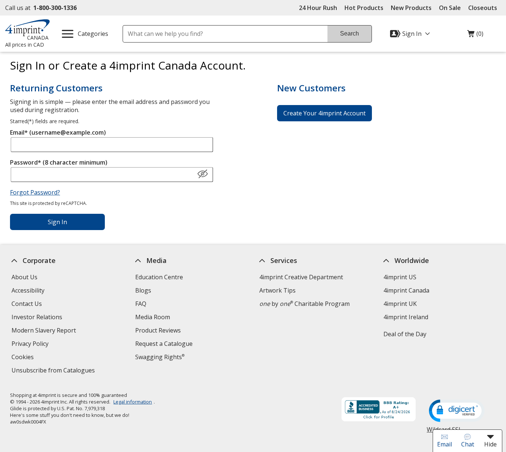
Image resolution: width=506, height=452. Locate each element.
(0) (475, 35)
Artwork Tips (277, 290)
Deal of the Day (404, 334)
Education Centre (159, 277)
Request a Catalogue (164, 344)
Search (349, 33)
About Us (24, 277)
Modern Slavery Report (44, 331)
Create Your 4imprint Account (324, 113)
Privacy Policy (30, 345)
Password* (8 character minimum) (58, 162)
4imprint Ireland (405, 317)
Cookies (23, 358)
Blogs (143, 290)
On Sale (450, 8)
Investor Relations (37, 318)
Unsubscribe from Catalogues (53, 371)
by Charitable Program (304, 304)
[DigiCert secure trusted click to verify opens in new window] (457, 411)
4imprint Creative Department (301, 277)
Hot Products (363, 8)
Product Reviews (158, 330)
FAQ (140, 304)
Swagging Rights (159, 357)
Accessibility (27, 290)
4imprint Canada (406, 290)
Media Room (152, 317)
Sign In (57, 222)
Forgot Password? (35, 192)
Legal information (132, 401)
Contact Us (26, 304)
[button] (202, 174)
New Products (411, 8)
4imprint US (399, 277)
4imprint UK (399, 304)
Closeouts (482, 8)
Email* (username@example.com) (58, 132)
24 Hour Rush (318, 8)
